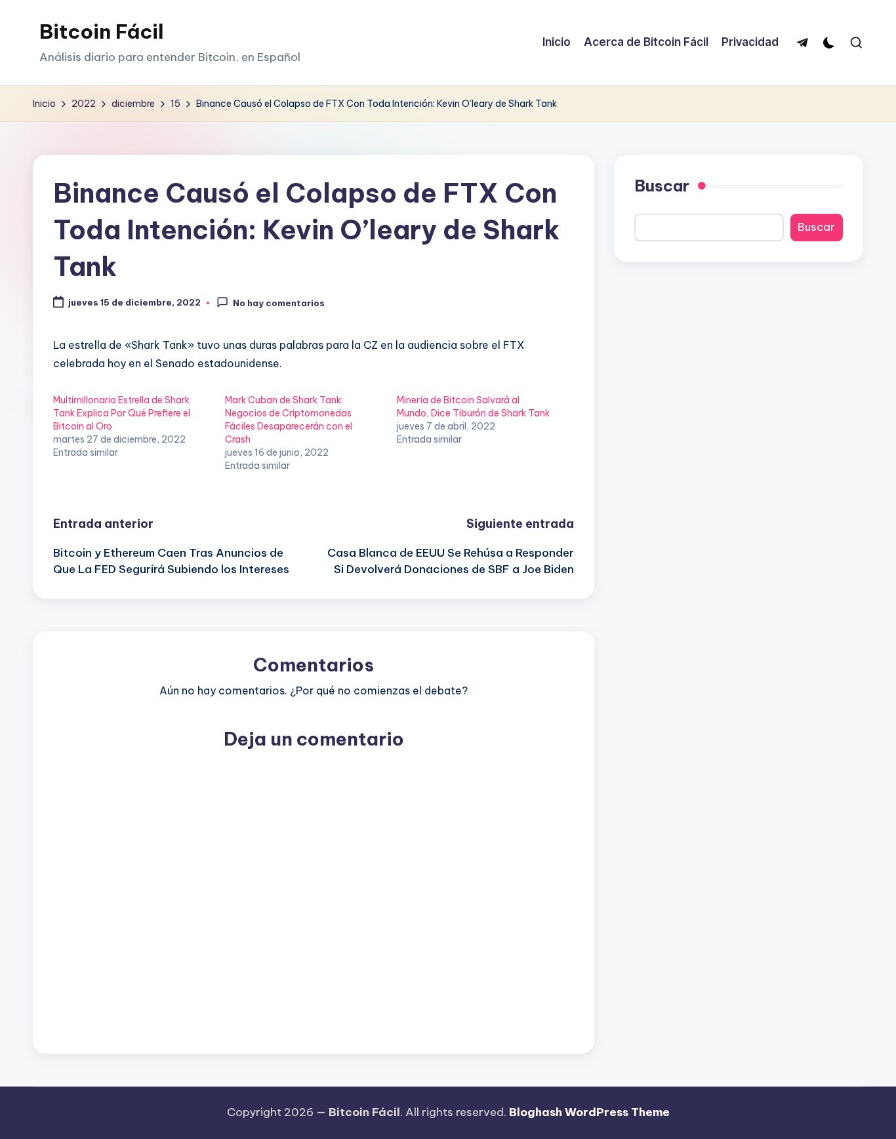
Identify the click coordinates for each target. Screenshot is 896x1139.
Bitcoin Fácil (101, 31)
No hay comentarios (279, 303)
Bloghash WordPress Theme (589, 1112)
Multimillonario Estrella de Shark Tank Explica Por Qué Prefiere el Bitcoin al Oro (121, 413)
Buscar (661, 185)
